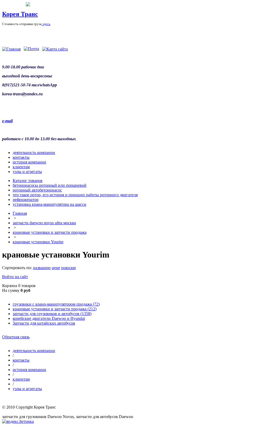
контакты (21, 157)
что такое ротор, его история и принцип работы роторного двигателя (75, 195)
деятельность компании (34, 152)
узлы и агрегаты (27, 171)
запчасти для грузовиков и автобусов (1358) (52, 313)
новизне (68, 267)
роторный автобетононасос (37, 190)
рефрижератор (25, 199)
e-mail (7, 121)
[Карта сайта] (55, 49)
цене (56, 267)
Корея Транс (20, 14)
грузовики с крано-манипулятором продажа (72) (56, 304)
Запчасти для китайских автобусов (44, 323)
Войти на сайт (15, 276)
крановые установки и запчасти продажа (49, 232)
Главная (20, 213)
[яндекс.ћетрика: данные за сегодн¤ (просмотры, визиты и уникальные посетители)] (18, 421)
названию (42, 267)
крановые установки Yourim (38, 242)
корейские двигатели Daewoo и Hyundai (49, 318)
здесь (46, 24)
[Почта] (31, 49)
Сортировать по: (17, 267)
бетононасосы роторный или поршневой (49, 185)
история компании (29, 162)
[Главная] (11, 49)
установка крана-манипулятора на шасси (49, 204)
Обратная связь (16, 337)
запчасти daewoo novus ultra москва (44, 223)
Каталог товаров (27, 180)
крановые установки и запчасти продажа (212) (55, 309)
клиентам (21, 167)
